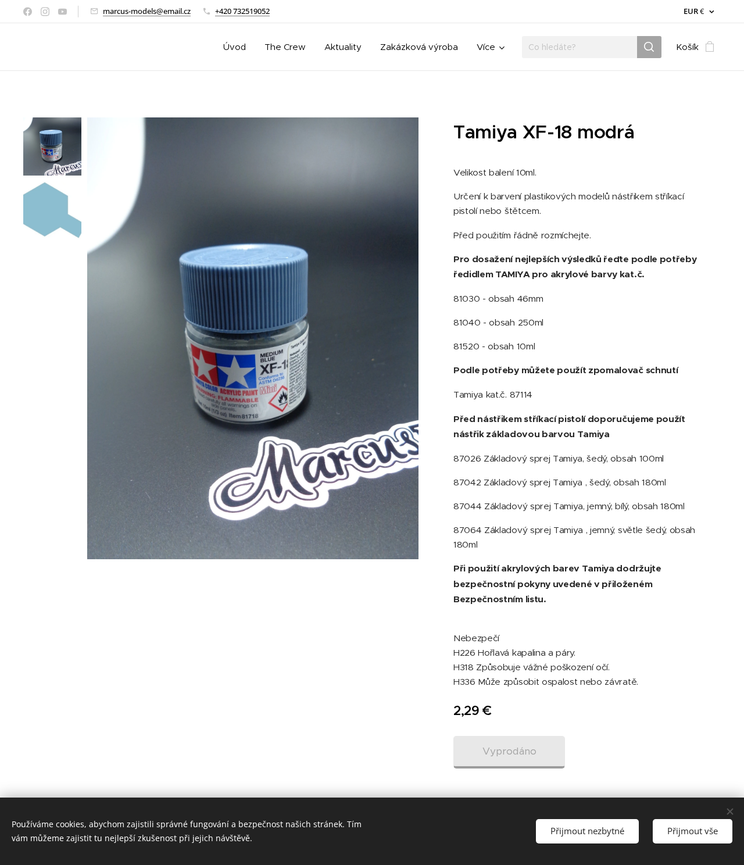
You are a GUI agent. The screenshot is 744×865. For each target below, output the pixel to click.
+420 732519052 (242, 11)
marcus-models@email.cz (147, 11)
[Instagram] (45, 12)
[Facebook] (27, 12)
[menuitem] (237, 47)
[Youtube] (62, 12)
